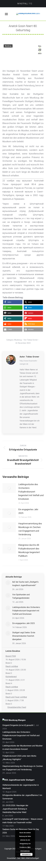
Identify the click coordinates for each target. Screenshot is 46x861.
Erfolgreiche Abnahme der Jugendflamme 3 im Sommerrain (22, 797)
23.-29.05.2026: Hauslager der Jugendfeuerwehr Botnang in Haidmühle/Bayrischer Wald (15, 808)
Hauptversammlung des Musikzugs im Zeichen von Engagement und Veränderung (30, 529)
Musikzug (8, 46)
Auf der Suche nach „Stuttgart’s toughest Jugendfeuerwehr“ (25, 583)
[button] (12, 302)
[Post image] (9, 488)
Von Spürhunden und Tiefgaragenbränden (21, 596)
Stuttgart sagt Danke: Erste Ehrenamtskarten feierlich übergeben (23, 636)
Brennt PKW (11, 656)
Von (31, 340)
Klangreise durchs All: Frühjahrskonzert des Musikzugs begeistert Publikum (29, 550)
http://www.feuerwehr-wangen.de (29, 362)
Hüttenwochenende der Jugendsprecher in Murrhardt (20, 787)
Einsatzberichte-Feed (16, 707)
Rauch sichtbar (12, 666)
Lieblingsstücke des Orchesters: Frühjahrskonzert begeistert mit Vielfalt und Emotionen (31, 491)
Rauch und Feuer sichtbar (16, 697)
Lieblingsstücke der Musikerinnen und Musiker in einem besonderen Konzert (22, 747)
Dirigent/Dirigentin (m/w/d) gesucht (17, 725)
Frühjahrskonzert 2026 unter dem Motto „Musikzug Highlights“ (19, 757)
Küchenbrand (11, 676)
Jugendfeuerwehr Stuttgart (21, 780)
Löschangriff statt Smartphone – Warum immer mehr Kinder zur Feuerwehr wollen (22, 821)
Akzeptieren (26, 854)
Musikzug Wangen (17, 720)
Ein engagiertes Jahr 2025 (28, 511)
